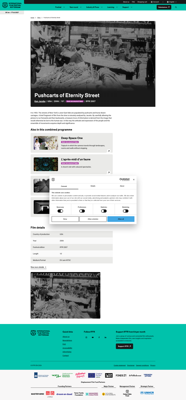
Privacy (152, 365)
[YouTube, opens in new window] (92, 337)
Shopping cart (142, 2)
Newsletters (67, 340)
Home (32, 17)
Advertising (67, 352)
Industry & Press (92, 7)
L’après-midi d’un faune (75, 159)
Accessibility (67, 348)
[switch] (82, 211)
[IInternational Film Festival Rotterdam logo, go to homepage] (12, 5)
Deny (65, 219)
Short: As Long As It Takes (75, 101)
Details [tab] (93, 186)
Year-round (74, 7)
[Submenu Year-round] (80, 7)
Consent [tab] (64, 186)
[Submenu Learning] (117, 7)
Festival (58, 7)
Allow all (121, 219)
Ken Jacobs (39, 101)
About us (126, 2)
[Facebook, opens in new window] (99, 337)
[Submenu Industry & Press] (101, 7)
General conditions (142, 365)
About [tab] (122, 186)
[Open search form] (176, 7)
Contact (66, 356)
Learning (110, 7)
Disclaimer (130, 365)
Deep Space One (72, 138)
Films (38, 17)
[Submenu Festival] (64, 7)
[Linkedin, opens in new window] (105, 337)
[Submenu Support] (131, 7)
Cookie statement (120, 365)
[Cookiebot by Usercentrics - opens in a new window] (121, 179)
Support (125, 7)
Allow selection (93, 219)
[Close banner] (133, 179)
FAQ (133, 2)
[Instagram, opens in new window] (86, 337)
